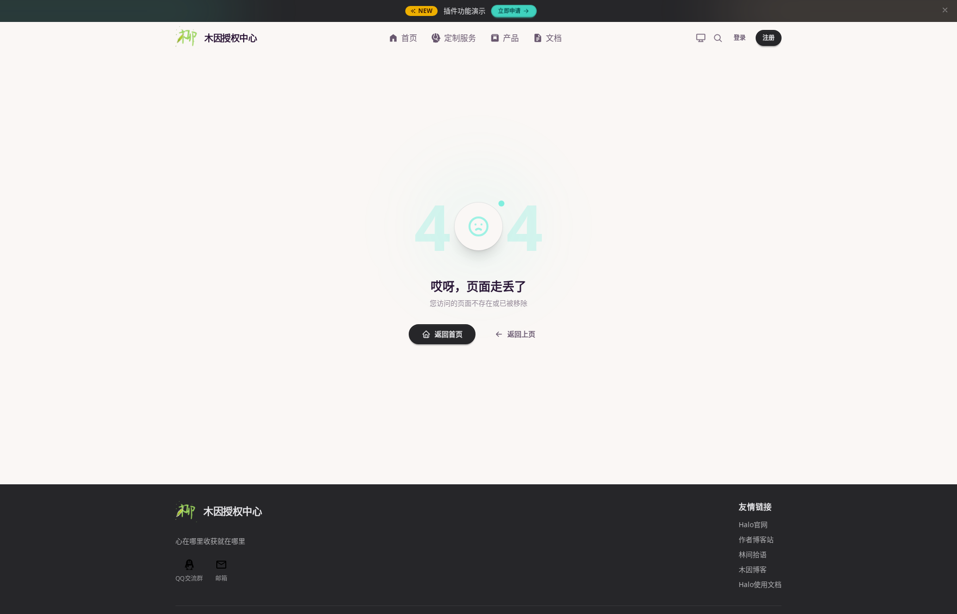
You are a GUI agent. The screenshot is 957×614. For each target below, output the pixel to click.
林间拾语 (753, 554)
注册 (769, 37)
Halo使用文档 (760, 584)
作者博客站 (756, 539)
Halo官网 (753, 524)
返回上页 (521, 334)
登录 (740, 37)
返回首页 (449, 334)
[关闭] (945, 11)
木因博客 (753, 569)
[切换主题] (701, 38)
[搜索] (718, 38)
